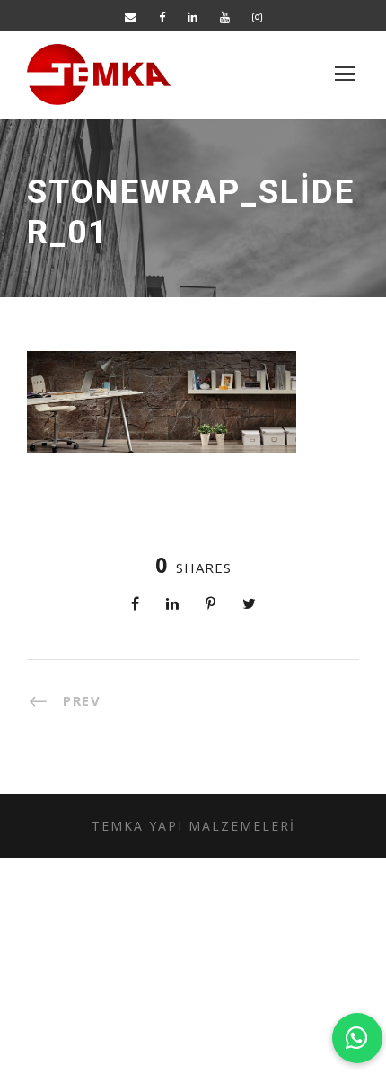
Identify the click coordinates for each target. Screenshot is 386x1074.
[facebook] (162, 17)
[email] (130, 17)
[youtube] (225, 17)
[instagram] (257, 17)
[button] (357, 1038)
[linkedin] (192, 17)
